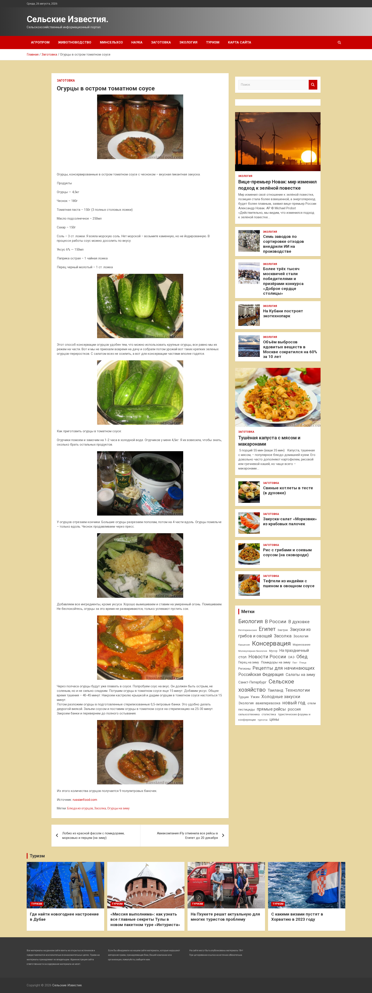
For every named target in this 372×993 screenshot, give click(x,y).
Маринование (301, 644)
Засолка (100, 808)
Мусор (273, 650)
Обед (302, 656)
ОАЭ (291, 657)
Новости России (267, 656)
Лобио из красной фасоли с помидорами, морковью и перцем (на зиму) (93, 835)
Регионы (244, 668)
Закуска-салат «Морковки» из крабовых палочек (290, 521)
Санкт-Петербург (252, 682)
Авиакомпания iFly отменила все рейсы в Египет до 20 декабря (187, 835)
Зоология (300, 636)
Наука (137, 42)
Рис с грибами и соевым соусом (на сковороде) (287, 552)
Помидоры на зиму (275, 662)
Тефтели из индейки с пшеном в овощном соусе (289, 583)
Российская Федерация (261, 674)
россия (294, 709)
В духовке (299, 621)
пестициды (246, 709)
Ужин (255, 697)
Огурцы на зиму (118, 808)
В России (275, 621)
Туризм (212, 42)
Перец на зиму (248, 662)
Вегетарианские (247, 630)
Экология (188, 42)
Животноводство (74, 42)
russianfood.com (85, 800)
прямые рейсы (271, 709)
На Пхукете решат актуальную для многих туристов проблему (225, 917)
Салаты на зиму (300, 674)
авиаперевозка (268, 703)
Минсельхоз (111, 42)
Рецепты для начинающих (284, 668)
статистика (269, 714)
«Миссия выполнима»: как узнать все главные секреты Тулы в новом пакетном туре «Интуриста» (145, 919)
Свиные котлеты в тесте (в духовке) (288, 490)
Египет (267, 629)
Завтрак (282, 630)
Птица (302, 662)
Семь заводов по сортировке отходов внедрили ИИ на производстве (283, 244)
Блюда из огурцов (80, 808)
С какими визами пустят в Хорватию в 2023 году (297, 917)
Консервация (271, 643)
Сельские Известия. (67, 19)
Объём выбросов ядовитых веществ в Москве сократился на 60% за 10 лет (290, 349)
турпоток (263, 719)
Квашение (244, 644)
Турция (243, 697)
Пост (294, 662)
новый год (293, 702)
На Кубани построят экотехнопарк (283, 313)
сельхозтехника (249, 714)
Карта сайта (239, 42)
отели (311, 703)
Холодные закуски (280, 696)
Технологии (297, 690)
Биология (250, 621)
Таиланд (275, 690)
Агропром (40, 42)
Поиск (313, 85)
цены (274, 719)
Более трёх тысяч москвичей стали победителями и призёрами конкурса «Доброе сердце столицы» (283, 281)
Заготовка (161, 42)
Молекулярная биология (252, 650)
